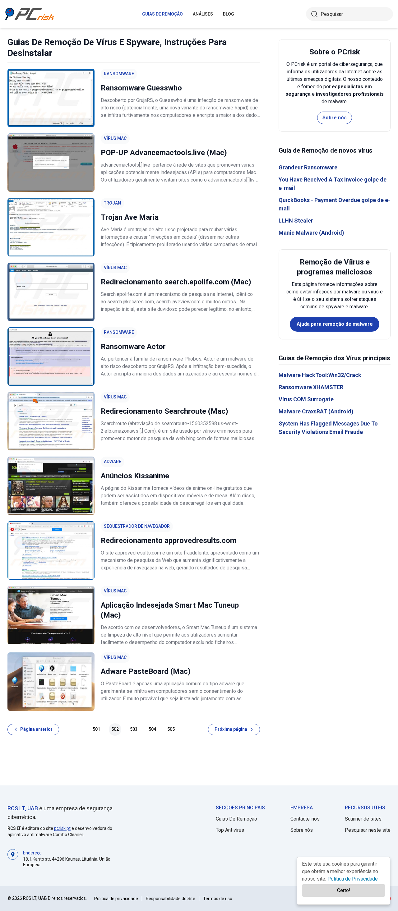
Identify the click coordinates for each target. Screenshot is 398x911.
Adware (112, 461)
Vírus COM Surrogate (306, 399)
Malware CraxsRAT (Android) (316, 411)
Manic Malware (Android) (311, 232)
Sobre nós (334, 118)
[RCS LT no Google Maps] (12, 858)
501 (96, 729)
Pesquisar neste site (368, 830)
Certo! (343, 890)
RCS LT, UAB (22, 808)
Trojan (112, 202)
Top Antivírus (230, 830)
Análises (203, 14)
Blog (228, 14)
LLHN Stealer (296, 220)
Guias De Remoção (162, 14)
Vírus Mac (115, 138)
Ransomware (119, 73)
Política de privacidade (116, 898)
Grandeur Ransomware (308, 167)
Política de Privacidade (352, 879)
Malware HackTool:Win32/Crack (320, 375)
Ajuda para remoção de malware (335, 324)
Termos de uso (217, 898)
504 (152, 729)
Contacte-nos (305, 819)
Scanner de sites (363, 819)
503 (133, 729)
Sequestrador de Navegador (137, 526)
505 (171, 729)
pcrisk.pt (62, 828)
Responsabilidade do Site (170, 898)
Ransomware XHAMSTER (311, 387)
